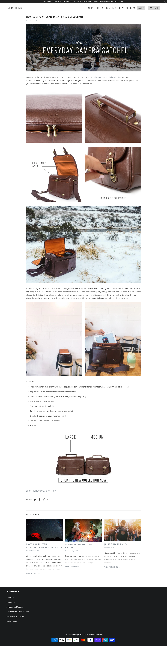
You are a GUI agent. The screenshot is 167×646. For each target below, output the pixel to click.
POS (81, 634)
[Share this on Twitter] (34, 499)
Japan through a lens (116, 544)
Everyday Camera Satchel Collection (105, 77)
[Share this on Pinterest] (44, 499)
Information (109, 7)
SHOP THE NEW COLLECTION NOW (41, 491)
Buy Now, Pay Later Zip (15, 616)
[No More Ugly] (15, 7)
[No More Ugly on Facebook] (119, 8)
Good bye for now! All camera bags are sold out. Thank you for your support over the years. (83, 2)
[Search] (134, 8)
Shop (90, 8)
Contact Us (11, 602)
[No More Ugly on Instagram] (127, 8)
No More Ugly (74, 634)
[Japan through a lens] (122, 531)
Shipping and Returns (15, 607)
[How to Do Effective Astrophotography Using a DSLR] (44, 531)
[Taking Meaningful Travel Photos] (83, 531)
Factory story (12, 621)
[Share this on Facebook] (39, 499)
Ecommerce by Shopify (95, 634)
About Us (10, 597)
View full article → (34, 573)
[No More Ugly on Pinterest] (123, 8)
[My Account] (131, 8)
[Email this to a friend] (48, 499)
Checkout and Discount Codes (18, 611)
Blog (96, 8)
